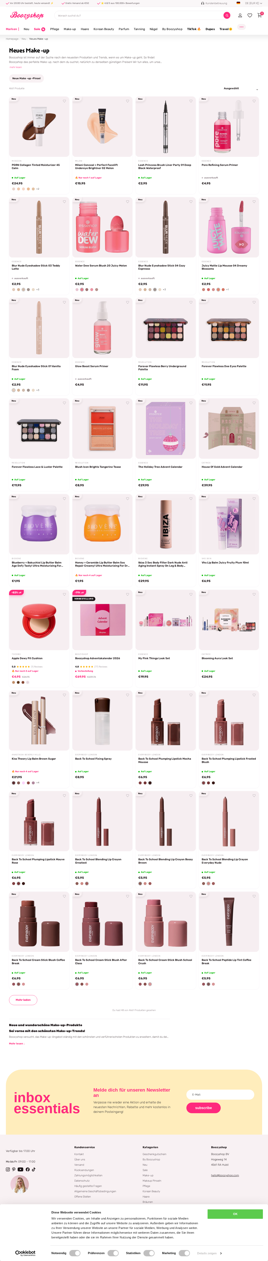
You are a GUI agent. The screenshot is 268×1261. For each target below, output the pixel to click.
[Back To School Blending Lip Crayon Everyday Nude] (229, 821)
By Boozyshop (172, 29)
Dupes (210, 29)
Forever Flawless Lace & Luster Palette (37, 466)
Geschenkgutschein (154, 1154)
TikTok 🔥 (194, 29)
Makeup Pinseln (152, 1180)
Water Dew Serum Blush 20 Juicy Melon (101, 265)
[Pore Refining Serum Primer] (229, 127)
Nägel (154, 29)
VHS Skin (206, 558)
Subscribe (203, 1108)
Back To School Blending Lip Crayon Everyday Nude (225, 861)
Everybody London (86, 755)
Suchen (226, 15)
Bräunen (148, 1201)
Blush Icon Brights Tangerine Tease (98, 466)
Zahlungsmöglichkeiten (88, 1175)
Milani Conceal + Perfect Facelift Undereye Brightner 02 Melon (96, 166)
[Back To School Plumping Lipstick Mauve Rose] (39, 821)
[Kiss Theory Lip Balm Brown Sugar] (39, 720)
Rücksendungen (84, 1170)
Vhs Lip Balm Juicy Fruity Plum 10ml (225, 562)
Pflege (54, 29)
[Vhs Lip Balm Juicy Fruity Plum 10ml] (229, 524)
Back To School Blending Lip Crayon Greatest (98, 861)
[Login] (240, 15)
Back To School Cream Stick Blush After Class (101, 961)
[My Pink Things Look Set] (166, 620)
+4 (37, 782)
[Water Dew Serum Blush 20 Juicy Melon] (102, 227)
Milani (79, 161)
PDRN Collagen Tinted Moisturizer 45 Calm (36, 166)
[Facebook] (28, 1169)
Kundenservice (84, 1147)
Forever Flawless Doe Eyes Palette (224, 366)
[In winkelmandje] (61, 149)
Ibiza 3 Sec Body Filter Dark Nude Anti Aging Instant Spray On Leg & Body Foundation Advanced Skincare (163, 564)
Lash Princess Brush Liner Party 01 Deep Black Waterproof (164, 166)
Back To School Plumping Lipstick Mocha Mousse (164, 760)
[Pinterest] (13, 1169)
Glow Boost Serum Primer (91, 366)
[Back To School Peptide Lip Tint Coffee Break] (229, 922)
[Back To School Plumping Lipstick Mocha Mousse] (166, 720)
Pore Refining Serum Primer (220, 164)
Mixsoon (17, 161)
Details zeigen (207, 1253)
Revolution (145, 362)
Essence (143, 161)
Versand (79, 1164)
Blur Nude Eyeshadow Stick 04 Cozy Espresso (161, 267)
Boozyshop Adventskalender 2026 (97, 658)
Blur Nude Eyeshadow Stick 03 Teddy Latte (36, 267)
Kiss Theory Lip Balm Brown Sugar (34, 758)
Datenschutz (82, 1180)
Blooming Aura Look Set (217, 658)
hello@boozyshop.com (225, 1175)
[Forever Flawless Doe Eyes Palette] (229, 328)
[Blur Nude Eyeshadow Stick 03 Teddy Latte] (39, 227)
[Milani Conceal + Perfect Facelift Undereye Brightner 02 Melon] (102, 127)
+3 (37, 289)
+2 (37, 188)
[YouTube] (20, 1169)
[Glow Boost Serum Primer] (102, 328)
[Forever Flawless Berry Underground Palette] (166, 328)
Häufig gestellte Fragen (88, 1185)
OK (235, 1214)
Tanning (139, 29)
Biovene (16, 558)
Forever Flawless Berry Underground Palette (162, 368)
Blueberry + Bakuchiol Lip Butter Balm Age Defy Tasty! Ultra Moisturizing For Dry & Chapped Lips (36, 564)
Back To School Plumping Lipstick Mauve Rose (38, 861)
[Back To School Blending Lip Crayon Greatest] (102, 821)
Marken (12, 29)
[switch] (113, 1253)
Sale (145, 1170)
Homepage (12, 38)
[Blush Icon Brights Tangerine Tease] (102, 428)
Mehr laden (23, 1000)
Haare (85, 29)
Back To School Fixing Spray (93, 758)
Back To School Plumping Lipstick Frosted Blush (229, 760)
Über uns (79, 1159)
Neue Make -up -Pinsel (26, 78)
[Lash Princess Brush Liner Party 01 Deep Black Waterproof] (166, 127)
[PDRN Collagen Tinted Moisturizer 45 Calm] (39, 127)
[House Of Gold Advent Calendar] (229, 428)
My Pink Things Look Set (154, 658)
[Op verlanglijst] (64, 101)
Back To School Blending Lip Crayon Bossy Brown (165, 861)
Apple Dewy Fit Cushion (27, 658)
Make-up (70, 29)
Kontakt (79, 1154)
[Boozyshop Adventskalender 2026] (102, 620)
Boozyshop (81, 654)
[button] (13, 189)
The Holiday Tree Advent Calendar (160, 466)
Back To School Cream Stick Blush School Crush (165, 961)
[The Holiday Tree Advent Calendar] (166, 428)
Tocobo (16, 654)
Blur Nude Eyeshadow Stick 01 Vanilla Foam (36, 368)
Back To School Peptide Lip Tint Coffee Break (226, 961)
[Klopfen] (34, 1169)
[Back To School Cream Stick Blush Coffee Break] (39, 922)
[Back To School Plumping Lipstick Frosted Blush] (229, 720)
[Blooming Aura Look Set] (229, 620)
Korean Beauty (104, 29)
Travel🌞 (226, 29)
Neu (26, 29)
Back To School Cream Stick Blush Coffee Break (38, 961)
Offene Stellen (82, 1196)
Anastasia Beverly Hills (26, 755)
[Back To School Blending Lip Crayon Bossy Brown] (166, 821)
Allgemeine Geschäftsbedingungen (95, 1191)
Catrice (206, 463)
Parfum (124, 29)
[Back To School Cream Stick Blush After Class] (102, 922)
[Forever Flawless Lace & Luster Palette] (39, 428)
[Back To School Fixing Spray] (102, 720)
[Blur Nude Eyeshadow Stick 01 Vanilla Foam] (39, 328)
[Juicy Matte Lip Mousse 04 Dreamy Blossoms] (229, 227)
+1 (227, 289)
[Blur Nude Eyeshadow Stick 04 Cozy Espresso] (166, 227)
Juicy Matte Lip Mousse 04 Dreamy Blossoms (224, 267)
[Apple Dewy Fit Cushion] (39, 620)
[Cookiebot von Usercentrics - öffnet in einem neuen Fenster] (25, 1253)
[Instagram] (8, 1169)
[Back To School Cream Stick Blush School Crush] (166, 922)
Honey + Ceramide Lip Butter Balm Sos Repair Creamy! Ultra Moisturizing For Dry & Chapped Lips (102, 564)
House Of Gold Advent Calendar (222, 466)
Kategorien (150, 1147)
